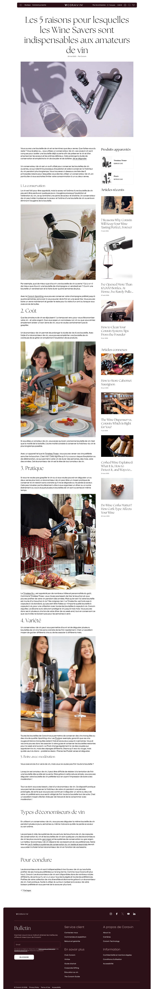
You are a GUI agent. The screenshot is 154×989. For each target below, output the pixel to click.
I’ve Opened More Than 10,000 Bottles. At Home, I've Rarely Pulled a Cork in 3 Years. (117, 288)
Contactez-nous (71, 932)
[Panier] (133, 5)
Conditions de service (20, 950)
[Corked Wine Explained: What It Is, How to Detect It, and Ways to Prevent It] (117, 446)
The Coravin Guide (72, 976)
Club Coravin (69, 955)
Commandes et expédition (75, 937)
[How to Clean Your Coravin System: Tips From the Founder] (117, 311)
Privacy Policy (34, 987)
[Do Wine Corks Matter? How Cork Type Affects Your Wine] (117, 488)
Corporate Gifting (71, 968)
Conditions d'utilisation (112, 959)
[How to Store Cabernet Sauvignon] (117, 364)
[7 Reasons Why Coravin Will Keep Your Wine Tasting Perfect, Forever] (117, 205)
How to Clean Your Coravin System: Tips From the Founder (115, 330)
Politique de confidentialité (47, 949)
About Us (106, 932)
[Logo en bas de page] (22, 914)
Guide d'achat (70, 963)
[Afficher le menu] (21, 5)
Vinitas (67, 959)
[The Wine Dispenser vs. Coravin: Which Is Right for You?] (117, 403)
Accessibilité (108, 963)
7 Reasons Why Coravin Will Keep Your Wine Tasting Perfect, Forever (116, 223)
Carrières (107, 937)
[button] (129, 5)
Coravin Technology (111, 941)
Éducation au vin (71, 972)
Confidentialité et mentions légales (117, 955)
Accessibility (56, 987)
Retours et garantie (72, 941)
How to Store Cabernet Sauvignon (116, 382)
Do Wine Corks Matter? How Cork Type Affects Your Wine (116, 508)
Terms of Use (45, 987)
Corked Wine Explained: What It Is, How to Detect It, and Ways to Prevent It (117, 466)
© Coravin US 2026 (20, 987)
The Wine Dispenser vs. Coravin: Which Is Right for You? (116, 423)
